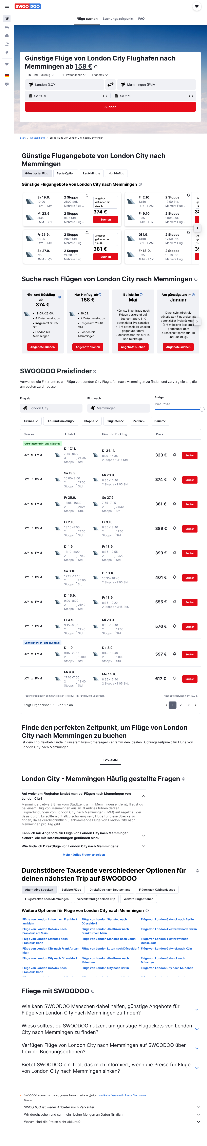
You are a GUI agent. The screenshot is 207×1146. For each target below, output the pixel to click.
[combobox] (100, 75)
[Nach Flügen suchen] (7, 19)
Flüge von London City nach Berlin (105, 968)
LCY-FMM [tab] (111, 760)
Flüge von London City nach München (167, 968)
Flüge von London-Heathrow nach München (105, 960)
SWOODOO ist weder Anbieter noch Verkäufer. (59, 1107)
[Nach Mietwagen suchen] (7, 36)
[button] (6, 6)
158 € (83, 66)
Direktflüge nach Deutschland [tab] (110, 889)
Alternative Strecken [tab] (39, 889)
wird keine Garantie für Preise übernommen (123, 1095)
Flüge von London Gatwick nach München (163, 960)
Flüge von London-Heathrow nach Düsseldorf (164, 940)
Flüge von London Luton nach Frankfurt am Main (49, 921)
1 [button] (172, 705)
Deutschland (37, 137)
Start (22, 137)
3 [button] (189, 705)
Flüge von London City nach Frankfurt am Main (50, 950)
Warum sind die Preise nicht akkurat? (52, 1122)
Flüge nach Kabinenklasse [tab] (157, 889)
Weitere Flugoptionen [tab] (138, 899)
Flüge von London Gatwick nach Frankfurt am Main (44, 931)
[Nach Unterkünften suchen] (7, 27)
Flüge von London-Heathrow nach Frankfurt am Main (105, 931)
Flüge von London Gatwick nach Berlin (167, 919)
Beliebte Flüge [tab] (71, 889)
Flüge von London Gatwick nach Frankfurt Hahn (44, 970)
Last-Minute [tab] (91, 173)
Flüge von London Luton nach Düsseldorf (110, 948)
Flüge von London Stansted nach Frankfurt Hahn (45, 940)
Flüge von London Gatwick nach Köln (166, 948)
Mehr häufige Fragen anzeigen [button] (84, 854)
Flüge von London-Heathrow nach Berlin (169, 929)
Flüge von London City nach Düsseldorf (49, 958)
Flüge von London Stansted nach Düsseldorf (104, 921)
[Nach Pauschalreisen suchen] (7, 44)
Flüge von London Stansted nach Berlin (109, 938)
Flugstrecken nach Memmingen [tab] (47, 899)
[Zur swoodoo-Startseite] (28, 6)
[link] (42, 347)
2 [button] (181, 705)
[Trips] (7, 64)
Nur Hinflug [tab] (116, 173)
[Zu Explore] (7, 53)
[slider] (202, 409)
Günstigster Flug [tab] (36, 173)
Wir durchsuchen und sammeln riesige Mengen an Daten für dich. (73, 1114)
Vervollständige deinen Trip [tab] (96, 899)
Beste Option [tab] (66, 173)
